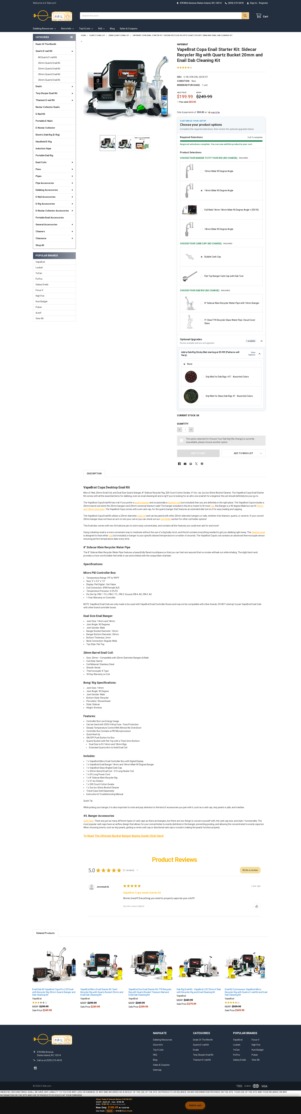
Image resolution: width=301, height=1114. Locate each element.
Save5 (109, 1111)
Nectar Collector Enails (48, 107)
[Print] (190, 463)
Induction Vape (43, 148)
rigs (212, 506)
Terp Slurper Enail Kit (46, 93)
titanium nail (174, 502)
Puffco (39, 279)
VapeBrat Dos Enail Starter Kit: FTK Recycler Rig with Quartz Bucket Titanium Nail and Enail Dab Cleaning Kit (150, 992)
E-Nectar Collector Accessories (52, 210)
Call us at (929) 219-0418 (49, 1060)
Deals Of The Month (46, 44)
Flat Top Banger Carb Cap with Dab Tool (223, 276)
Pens (38, 169)
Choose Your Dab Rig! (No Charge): (205, 290)
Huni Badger (42, 301)
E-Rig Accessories (45, 204)
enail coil (141, 516)
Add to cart (195, 1105)
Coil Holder (165, 519)
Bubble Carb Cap (212, 256)
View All (39, 318)
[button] (243, 453)
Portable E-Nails (44, 121)
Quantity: (183, 424)
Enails (39, 86)
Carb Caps (88, 821)
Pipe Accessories (45, 183)
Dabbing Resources (43, 28)
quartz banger (142, 502)
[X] (196, 463)
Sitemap (157, 1070)
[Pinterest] (202, 463)
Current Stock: (188, 415)
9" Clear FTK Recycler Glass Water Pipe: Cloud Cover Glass (229, 322)
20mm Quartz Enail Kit (49, 63)
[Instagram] (35, 1068)
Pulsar (39, 307)
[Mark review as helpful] (257, 906)
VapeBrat (40, 262)
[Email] (185, 463)
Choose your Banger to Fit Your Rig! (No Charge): (214, 158)
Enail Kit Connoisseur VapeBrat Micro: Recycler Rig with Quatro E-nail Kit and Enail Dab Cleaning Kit (246, 992)
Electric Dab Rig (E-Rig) (48, 134)
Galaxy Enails (42, 284)
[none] (127, 87)
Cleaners (40, 231)
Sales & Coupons (128, 28)
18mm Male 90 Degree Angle (218, 229)
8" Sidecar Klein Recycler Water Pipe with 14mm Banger (231, 303)
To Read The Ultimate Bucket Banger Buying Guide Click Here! (123, 836)
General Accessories (46, 224)
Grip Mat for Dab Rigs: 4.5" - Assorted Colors (227, 376)
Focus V (39, 290)
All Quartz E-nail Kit (47, 57)
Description (94, 473)
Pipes (39, 176)
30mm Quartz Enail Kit (49, 74)
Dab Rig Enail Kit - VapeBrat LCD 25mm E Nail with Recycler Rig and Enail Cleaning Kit (199, 990)
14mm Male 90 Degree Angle (218, 190)
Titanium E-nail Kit (45, 100)
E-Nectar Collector (45, 128)
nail (110, 535)
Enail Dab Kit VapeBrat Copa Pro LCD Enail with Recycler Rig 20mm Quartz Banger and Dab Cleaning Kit (53, 992)
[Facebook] (179, 463)
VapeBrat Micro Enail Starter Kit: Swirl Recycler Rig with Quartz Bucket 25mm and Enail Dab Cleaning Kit (101, 992)
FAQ (100, 28)
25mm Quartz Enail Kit (49, 68)
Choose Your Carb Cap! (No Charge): (206, 243)
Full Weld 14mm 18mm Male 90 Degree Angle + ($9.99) (231, 210)
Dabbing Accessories (47, 190)
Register (263, 3)
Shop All (40, 245)
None (189, 364)
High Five (40, 296)
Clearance (41, 238)
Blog (112, 28)
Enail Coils (41, 162)
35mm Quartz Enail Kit (49, 80)
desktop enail (258, 532)
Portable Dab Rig (44, 155)
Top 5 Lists (84, 28)
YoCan (39, 273)
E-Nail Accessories (45, 197)
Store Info (66, 28)
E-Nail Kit (40, 114)
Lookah (39, 267)
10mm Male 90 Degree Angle (218, 171)
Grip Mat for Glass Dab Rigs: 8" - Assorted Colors (229, 396)
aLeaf (38, 313)
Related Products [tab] (45, 933)
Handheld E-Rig (44, 141)
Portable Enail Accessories (50, 217)
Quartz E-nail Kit (44, 51)
